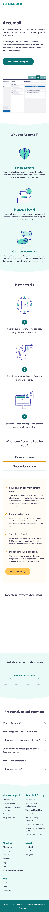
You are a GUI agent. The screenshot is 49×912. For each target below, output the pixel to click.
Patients (6, 814)
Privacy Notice (31, 814)
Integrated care (9, 818)
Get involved (7, 858)
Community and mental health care (12, 808)
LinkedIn (28, 851)
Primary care (8, 799)
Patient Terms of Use (33, 835)
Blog (4, 862)
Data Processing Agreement (31, 819)
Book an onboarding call (18, 61)
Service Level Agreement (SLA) (35, 829)
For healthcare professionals (31, 804)
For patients (30, 799)
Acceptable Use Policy (34, 824)
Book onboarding (17, 571)
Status (5, 886)
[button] (44, 4)
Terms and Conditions (33, 810)
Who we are (7, 847)
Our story (6, 851)
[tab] (24, 458)
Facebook (29, 847)
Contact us (7, 890)
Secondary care (9, 803)
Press (5, 866)
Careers (6, 855)
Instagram (29, 855)
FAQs (5, 883)
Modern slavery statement (13, 870)
